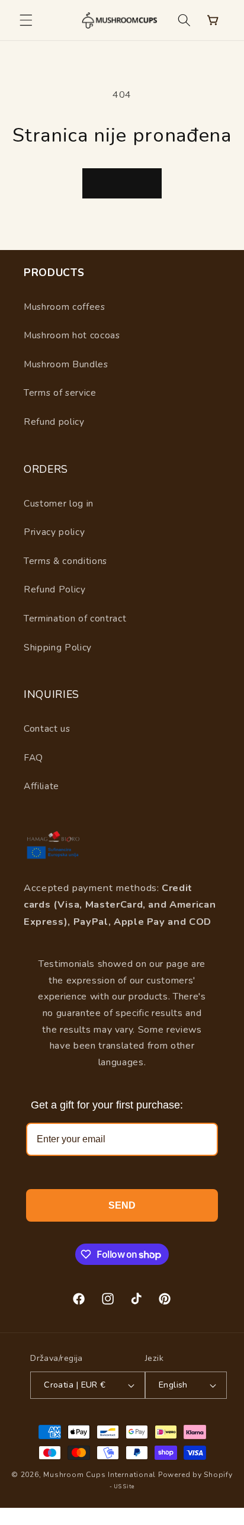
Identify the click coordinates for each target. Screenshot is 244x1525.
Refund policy (54, 421)
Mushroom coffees (64, 306)
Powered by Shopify (195, 1474)
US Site (124, 1486)
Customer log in (59, 503)
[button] (26, 20)
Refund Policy (55, 589)
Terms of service (60, 392)
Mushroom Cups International (99, 1474)
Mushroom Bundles (66, 364)
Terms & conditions (65, 561)
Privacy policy (54, 532)
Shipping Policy (58, 647)
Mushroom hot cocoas (72, 335)
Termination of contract (75, 618)
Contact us (47, 728)
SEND (122, 1205)
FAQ (33, 757)
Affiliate (41, 786)
